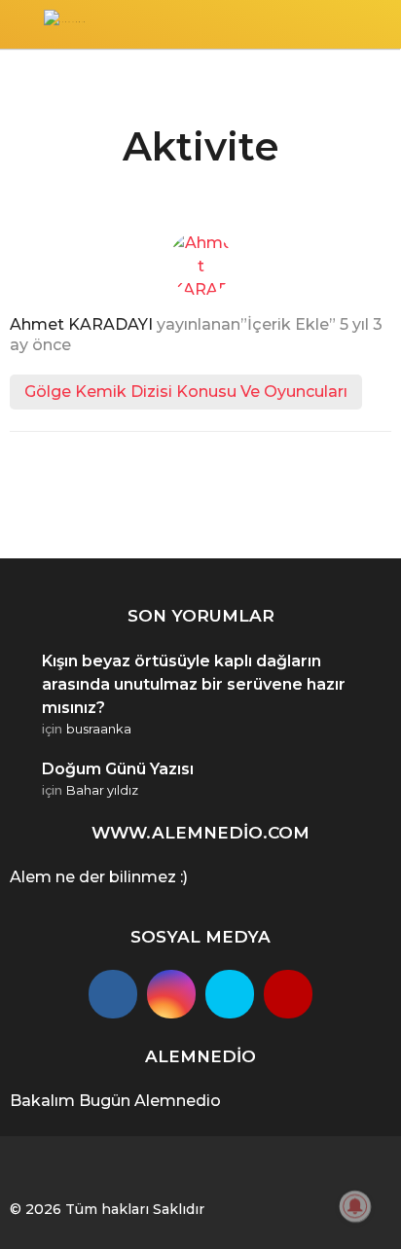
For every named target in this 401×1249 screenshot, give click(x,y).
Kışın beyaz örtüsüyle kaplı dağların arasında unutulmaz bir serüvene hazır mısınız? (194, 684)
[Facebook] (113, 994)
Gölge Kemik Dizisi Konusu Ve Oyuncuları (185, 391)
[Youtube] (288, 994)
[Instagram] (171, 994)
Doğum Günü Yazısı (118, 769)
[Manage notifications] (355, 1206)
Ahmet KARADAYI (81, 324)
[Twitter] (229, 994)
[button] (22, 24)
